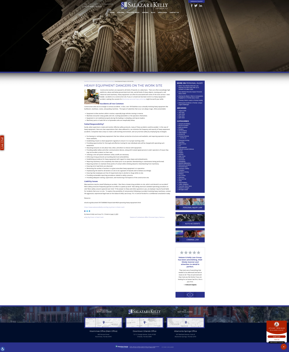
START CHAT (276, 336)
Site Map (164, 347)
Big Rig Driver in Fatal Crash (94, 217)
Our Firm (120, 12)
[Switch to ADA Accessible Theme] (2, 349)
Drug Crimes (182, 144)
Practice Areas (133, 12)
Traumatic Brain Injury (185, 186)
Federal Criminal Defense (186, 149)
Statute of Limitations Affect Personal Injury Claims (146, 217)
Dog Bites (181, 142)
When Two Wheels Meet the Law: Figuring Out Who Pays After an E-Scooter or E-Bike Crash (189, 87)
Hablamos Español (196, 1)
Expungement (183, 147)
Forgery (181, 152)
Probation (181, 170)
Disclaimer (170, 347)
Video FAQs (162, 12)
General (181, 154)
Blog (153, 12)
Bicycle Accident (183, 125)
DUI (180, 145)
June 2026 (182, 114)
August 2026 (182, 110)
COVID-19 (182, 134)
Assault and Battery (184, 124)
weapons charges (184, 188)
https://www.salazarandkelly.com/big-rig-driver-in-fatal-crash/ (104, 207)
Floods (181, 151)
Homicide (181, 158)
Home (112, 12)
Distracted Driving (184, 140)
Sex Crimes (182, 175)
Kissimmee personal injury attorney (134, 99)
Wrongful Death (183, 189)
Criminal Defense (184, 136)
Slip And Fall (182, 179)
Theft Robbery (183, 182)
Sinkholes (181, 177)
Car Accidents (183, 131)
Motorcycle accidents (185, 165)
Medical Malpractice (184, 163)
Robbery (181, 174)
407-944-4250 (184, 312)
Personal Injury (111, 81)
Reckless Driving (184, 172)
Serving (145, 12)
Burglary (181, 129)
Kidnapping (182, 161)
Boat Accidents (183, 127)
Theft (180, 181)
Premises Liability (184, 168)
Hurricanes (182, 159)
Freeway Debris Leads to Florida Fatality (191, 100)
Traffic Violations (183, 184)
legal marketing (141, 347)
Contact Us (174, 12)
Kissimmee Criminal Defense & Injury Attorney (94, 81)
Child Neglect (183, 132)
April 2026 (182, 117)
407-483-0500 (93, 6)
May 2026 (181, 116)
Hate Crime (182, 156)
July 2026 (181, 112)
